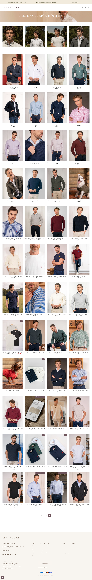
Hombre (24, 7)
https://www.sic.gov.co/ (42, 567)
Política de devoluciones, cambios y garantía (41, 551)
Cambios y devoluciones (66, 549)
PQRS (33, 557)
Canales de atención (65, 551)
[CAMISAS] (35, 36)
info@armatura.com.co (9, 568)
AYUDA (53, 7)
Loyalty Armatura (64, 555)
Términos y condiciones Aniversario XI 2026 (40, 545)
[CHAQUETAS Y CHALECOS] (79, 36)
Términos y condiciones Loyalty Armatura (40, 549)
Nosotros (62, 557)
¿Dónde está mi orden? (65, 547)
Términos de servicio (36, 555)
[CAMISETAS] (57, 36)
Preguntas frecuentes (65, 553)
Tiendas (47, 7)
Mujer (32, 7)
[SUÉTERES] (13, 36)
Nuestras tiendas (64, 545)
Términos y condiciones (36, 547)
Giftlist (39, 7)
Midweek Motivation (64, 7)
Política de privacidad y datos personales (40, 553)
